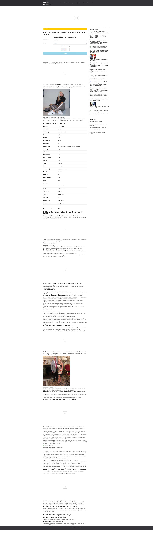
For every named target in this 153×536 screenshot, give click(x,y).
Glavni (61, 3)
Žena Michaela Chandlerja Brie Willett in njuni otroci (99, 66)
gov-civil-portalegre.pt (76, 527)
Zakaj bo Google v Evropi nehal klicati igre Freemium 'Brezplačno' (99, 85)
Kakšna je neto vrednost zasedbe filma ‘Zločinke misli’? (99, 107)
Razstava (65, 53)
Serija (68, 46)
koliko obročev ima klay (95, 129)
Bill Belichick (59, 84)
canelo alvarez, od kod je (49, 449)
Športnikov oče (75, 3)
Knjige (59, 206)
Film (64, 46)
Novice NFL (81, 3)
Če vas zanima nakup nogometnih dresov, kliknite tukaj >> (56, 459)
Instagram (60, 203)
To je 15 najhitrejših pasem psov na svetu (98, 72)
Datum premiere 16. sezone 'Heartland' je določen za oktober (99, 113)
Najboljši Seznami (88, 3)
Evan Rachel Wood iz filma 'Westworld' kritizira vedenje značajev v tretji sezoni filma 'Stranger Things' (99, 99)
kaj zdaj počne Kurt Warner (96, 121)
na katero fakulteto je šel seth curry (98, 127)
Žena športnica (67, 3)
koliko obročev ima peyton (49, 289)
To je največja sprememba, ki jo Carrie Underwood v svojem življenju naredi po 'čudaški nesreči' (99, 51)
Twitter (64, 203)
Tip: (61, 46)
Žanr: (44, 43)
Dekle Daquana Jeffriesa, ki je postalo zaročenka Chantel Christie (99, 78)
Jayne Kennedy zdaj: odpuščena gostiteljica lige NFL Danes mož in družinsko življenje (98, 36)
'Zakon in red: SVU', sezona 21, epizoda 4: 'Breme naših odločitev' (99, 43)
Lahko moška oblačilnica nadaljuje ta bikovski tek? (99, 60)
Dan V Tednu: (46, 39)
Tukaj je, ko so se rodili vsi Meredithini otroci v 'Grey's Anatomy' (99, 91)
